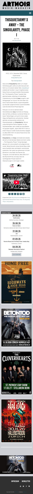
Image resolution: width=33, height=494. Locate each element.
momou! (25, 492)
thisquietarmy (10, 201)
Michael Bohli (18, 81)
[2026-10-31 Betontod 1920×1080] (16, 473)
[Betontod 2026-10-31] (16, 346)
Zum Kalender (17, 254)
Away (28, 197)
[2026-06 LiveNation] (16, 303)
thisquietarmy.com (16, 77)
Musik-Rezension (16, 197)
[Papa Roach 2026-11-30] (16, 442)
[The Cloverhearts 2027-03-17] (16, 394)
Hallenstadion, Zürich (16, 233)
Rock (21, 199)
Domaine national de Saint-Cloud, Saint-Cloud (16, 225)
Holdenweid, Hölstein (17, 249)
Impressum (15, 481)
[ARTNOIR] (16, 9)
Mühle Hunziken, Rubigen (16, 217)
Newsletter (26, 481)
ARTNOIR (16, 492)
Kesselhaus (25, 88)
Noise (17, 199)
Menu (30, 13)
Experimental (6, 199)
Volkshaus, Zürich (16, 241)
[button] (9, 194)
